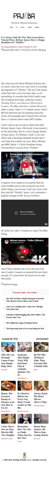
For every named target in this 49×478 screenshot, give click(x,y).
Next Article (31, 292)
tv (17, 27)
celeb (30, 27)
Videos (20, 47)
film (11, 27)
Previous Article (19, 292)
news (23, 27)
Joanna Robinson (10, 47)
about (37, 27)
